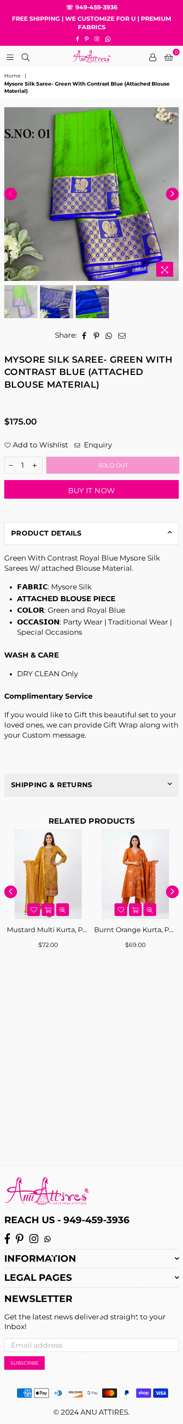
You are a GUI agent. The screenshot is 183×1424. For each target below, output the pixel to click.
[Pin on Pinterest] (96, 335)
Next (172, 194)
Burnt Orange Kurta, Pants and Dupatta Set (135, 930)
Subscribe (24, 1363)
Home (12, 75)
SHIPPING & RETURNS (51, 785)
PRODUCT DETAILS (46, 533)
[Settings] (152, 56)
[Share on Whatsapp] (109, 335)
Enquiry (97, 445)
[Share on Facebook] (84, 335)
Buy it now (91, 490)
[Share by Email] (122, 335)
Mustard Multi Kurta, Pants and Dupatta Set (48, 930)
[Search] (25, 56)
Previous (10, 194)
